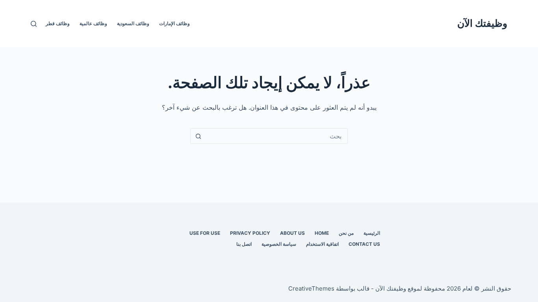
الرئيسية (372, 233)
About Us (292, 233)
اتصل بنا (244, 244)
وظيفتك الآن (482, 23)
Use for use (204, 233)
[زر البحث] (198, 136)
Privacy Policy (250, 233)
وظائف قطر (58, 23)
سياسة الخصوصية (279, 244)
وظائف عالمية (93, 23)
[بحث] (34, 24)
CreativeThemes (311, 288)
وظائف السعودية (133, 23)
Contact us (364, 244)
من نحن (346, 233)
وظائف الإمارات (174, 23)
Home (322, 233)
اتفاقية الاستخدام (322, 244)
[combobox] (276, 136)
